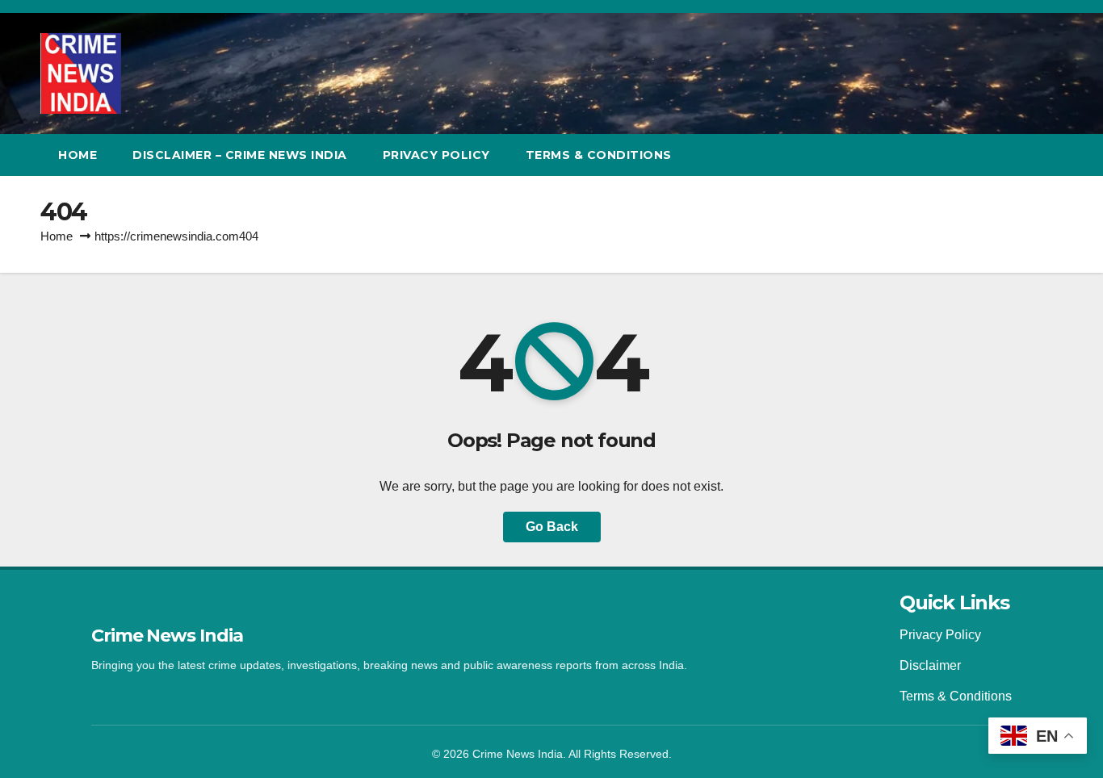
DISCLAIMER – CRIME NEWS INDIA (239, 155)
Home (77, 155)
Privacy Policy (436, 155)
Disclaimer (930, 665)
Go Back (552, 526)
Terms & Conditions (956, 696)
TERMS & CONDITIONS (599, 155)
